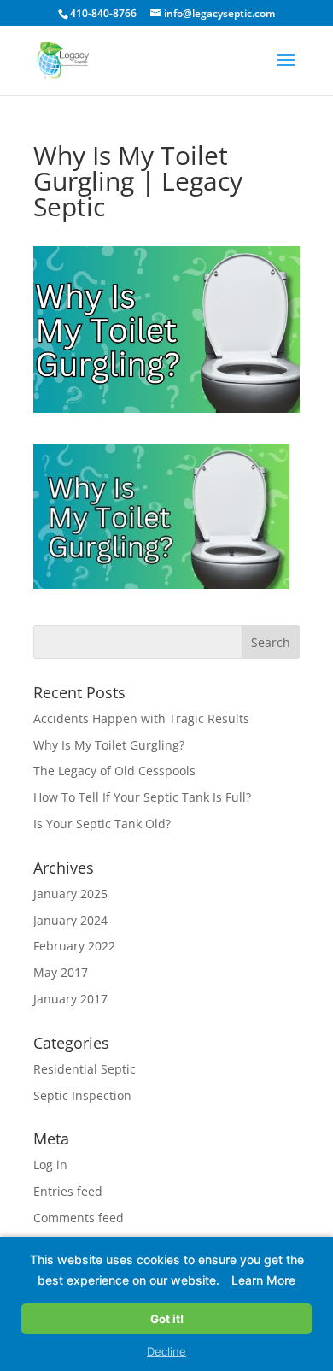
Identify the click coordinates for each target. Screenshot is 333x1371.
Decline (166, 1351)
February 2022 (74, 946)
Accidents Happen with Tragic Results (141, 718)
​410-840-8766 (103, 13)
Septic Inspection (82, 1095)
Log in (50, 1164)
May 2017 (60, 972)
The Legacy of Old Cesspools (114, 770)
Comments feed (78, 1217)
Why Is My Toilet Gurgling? (108, 745)
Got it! (167, 1319)
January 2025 (70, 894)
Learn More (263, 1280)
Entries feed (67, 1191)
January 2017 (70, 999)
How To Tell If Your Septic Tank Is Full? (142, 797)
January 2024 (70, 920)
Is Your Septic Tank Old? (102, 823)
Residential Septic (84, 1069)
